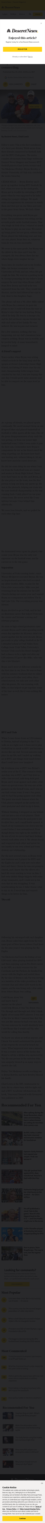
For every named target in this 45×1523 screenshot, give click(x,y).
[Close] (42, 1483)
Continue (22, 1518)
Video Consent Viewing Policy (30, 1509)
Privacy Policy (11, 1509)
